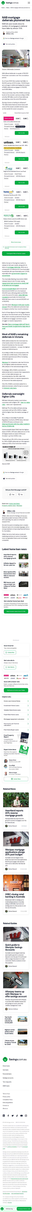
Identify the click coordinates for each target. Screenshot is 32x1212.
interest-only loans (10, 388)
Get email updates (10, 44)
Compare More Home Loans (16, 253)
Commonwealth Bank (9, 289)
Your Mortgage (6, 1193)
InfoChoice (24, 1191)
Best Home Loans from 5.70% (16, 611)
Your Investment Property (17, 1193)
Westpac (5, 362)
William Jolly (11, 511)
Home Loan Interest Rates (12, 701)
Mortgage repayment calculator (14, 719)
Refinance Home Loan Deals (16, 690)
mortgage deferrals (13, 267)
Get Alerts (11, 667)
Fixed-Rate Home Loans (11, 715)
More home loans (16, 242)
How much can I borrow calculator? (11, 724)
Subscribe (11, 652)
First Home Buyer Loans (11, 730)
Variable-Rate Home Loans (12, 710)
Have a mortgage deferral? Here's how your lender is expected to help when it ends (16, 326)
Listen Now (16, 779)
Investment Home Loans (11, 705)
